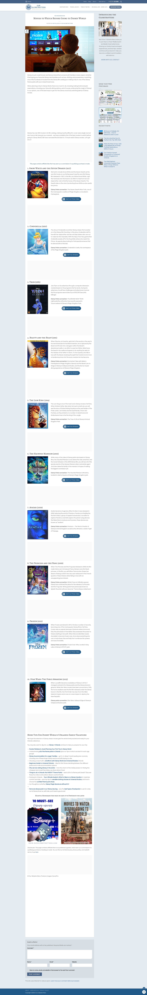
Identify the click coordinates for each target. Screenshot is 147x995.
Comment (30, 948)
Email (52, 962)
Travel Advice (74, 7)
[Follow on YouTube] (117, 1)
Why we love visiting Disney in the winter (42, 768)
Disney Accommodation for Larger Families (43, 756)
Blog (89, 1)
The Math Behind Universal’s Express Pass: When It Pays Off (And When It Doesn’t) (112, 164)
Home (84, 1)
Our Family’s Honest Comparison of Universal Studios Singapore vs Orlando (112, 155)
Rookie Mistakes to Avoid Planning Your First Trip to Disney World (50, 749)
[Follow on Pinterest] (116, 1)
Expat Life (104, 7)
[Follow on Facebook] (109, 1)
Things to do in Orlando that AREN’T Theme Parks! (45, 772)
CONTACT (116, 60)
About (94, 1)
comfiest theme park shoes (45, 782)
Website (74, 962)
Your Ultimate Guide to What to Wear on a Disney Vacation (63, 777)
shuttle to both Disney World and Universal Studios (61, 761)
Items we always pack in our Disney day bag (43, 789)
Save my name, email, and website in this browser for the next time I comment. (52, 970)
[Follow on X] (112, 1)
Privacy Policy (44, 990)
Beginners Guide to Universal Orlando (41, 763)
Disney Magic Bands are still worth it (57, 784)
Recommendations (60, 15)
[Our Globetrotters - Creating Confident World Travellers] (39, 7)
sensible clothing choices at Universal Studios (67, 779)
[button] (28, 1)
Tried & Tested (85, 7)
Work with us (102, 1)
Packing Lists (96, 7)
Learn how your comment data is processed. (65, 981)
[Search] (121, 1)
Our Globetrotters (67, 23)
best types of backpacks (72, 789)
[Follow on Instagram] (110, 1)
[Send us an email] (114, 1)
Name (29, 962)
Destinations (64, 7)
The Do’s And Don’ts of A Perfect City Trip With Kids (112, 139)
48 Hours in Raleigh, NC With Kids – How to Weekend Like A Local (111, 132)
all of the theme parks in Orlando (50, 751)
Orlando (57, 745)
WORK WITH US (106, 60)
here (36, 852)
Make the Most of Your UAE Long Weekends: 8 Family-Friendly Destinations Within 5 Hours (113, 146)
